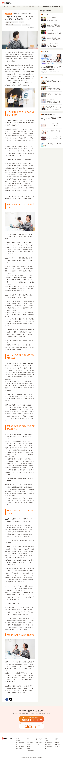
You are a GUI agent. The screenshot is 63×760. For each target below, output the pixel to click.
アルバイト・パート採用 (12, 22)
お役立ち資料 (39, 742)
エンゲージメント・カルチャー (13, 24)
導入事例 (18, 740)
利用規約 (47, 740)
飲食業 (22, 22)
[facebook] (6, 699)
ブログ (37, 744)
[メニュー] (59, 2)
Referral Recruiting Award (29, 746)
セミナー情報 (30, 742)
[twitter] (10, 699)
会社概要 (57, 742)
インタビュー (26, 24)
